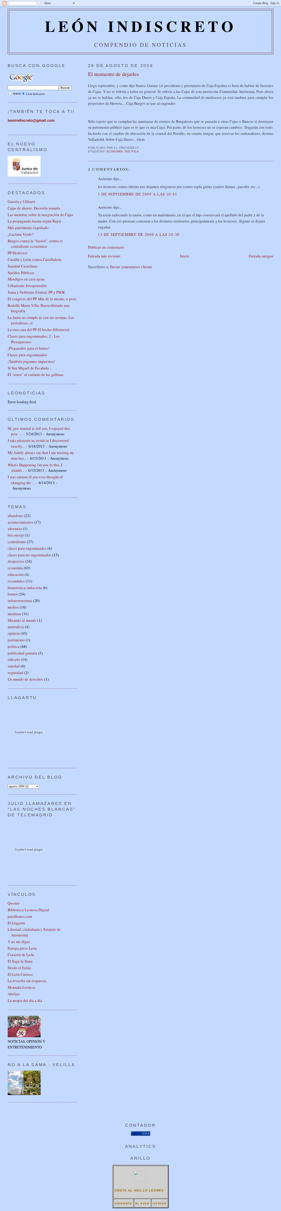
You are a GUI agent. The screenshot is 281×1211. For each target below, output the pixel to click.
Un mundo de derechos (25, 679)
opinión (14, 633)
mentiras (14, 613)
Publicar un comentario (106, 247)
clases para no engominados (29, 554)
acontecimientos (20, 522)
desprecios (16, 561)
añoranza (15, 528)
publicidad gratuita (22, 653)
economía (115, 151)
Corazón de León (21, 954)
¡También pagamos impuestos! (31, 361)
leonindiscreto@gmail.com (31, 120)
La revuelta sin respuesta (27, 980)
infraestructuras (20, 600)
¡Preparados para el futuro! (29, 348)
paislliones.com (20, 916)
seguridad (15, 672)
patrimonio (16, 639)
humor (13, 593)
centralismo (17, 541)
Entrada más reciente (104, 255)
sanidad (14, 666)
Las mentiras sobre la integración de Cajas (40, 214)
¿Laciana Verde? (21, 234)
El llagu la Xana (20, 961)
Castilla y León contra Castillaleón (34, 259)
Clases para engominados (27, 354)
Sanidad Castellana (22, 266)
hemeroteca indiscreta (25, 587)
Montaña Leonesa (21, 987)
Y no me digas (19, 941)
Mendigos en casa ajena (26, 279)
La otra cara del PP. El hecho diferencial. (39, 329)
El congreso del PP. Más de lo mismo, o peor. (42, 298)
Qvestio (14, 903)
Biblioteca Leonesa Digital (28, 909)
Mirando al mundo (22, 620)
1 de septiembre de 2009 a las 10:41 (137, 194)
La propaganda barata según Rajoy (34, 221)
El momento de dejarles (113, 74)
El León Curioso (20, 974)
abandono (15, 515)
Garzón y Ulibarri (21, 201)
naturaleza (16, 626)
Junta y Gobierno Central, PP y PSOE (36, 292)
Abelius (14, 993)
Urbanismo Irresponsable (27, 285)
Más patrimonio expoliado (28, 227)
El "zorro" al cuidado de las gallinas (35, 374)
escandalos (16, 581)
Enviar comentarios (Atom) (131, 266)
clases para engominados (27, 548)
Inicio (184, 255)
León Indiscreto (140, 26)
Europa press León (22, 948)
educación (16, 574)
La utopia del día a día (25, 1000)
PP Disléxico (17, 252)
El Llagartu (16, 922)
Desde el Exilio (19, 967)
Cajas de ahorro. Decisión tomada (34, 208)
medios (13, 607)
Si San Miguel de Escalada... (29, 368)
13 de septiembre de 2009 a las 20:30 (139, 234)
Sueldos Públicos (21, 272)
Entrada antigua (261, 255)
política (132, 151)
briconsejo (16, 535)
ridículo (14, 659)
